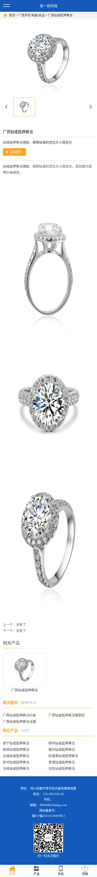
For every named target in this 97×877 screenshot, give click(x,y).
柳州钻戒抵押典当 (61, 743)
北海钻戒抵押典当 (16, 756)
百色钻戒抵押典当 (61, 768)
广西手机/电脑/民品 (31, 15)
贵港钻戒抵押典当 (61, 762)
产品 (36, 874)
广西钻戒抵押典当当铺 (19, 721)
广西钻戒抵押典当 (60, 15)
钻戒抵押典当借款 (16, 142)
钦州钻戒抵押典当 (16, 762)
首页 (12, 15)
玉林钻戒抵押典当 (16, 768)
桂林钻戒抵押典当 (16, 749)
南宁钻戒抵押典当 (16, 743)
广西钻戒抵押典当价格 (19, 715)
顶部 (85, 874)
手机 (61, 874)
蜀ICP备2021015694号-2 (48, 816)
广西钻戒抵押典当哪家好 (66, 715)
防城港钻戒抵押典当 (63, 756)
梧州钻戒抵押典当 (61, 749)
